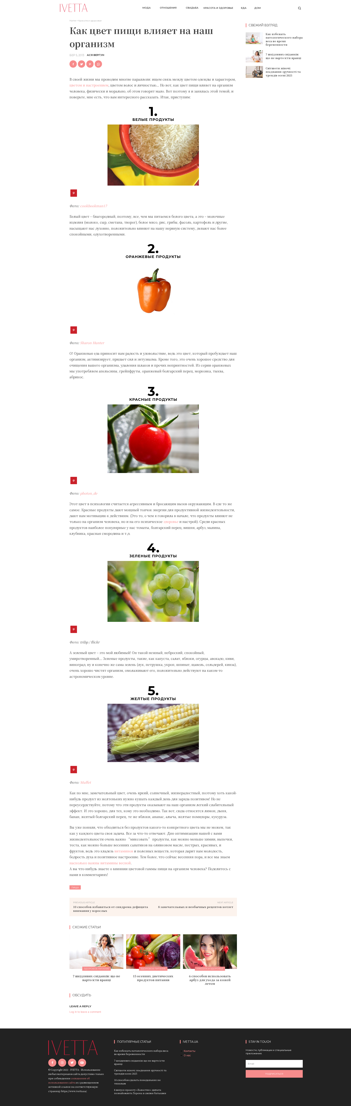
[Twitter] (81, 64)
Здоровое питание (96, 968)
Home (72, 20)
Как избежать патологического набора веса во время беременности (284, 39)
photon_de (88, 493)
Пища (75, 887)
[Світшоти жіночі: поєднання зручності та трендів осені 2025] (254, 72)
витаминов (123, 851)
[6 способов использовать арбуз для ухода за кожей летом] (210, 951)
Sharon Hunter (92, 342)
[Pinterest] (90, 64)
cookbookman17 (93, 205)
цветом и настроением (88, 85)
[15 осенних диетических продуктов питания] (153, 951)
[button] (299, 8)
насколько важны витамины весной (100, 862)
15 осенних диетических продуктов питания (153, 978)
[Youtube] (82, 1063)
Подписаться (274, 1073)
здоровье (170, 521)
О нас (187, 1055)
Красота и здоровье (90, 20)
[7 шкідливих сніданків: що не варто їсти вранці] (96, 951)
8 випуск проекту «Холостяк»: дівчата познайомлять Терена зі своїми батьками (140, 1091)
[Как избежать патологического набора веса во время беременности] (254, 38)
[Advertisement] (274, 140)
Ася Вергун (95, 55)
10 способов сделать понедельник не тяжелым (137, 1081)
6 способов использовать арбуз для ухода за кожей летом (210, 980)
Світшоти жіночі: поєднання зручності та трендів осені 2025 (283, 71)
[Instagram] (62, 1063)
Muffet (85, 782)
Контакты (189, 1050)
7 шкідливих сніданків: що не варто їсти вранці (96, 978)
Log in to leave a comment (85, 1011)
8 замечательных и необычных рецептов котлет (195, 907)
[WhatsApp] (98, 64)
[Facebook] (73, 64)
